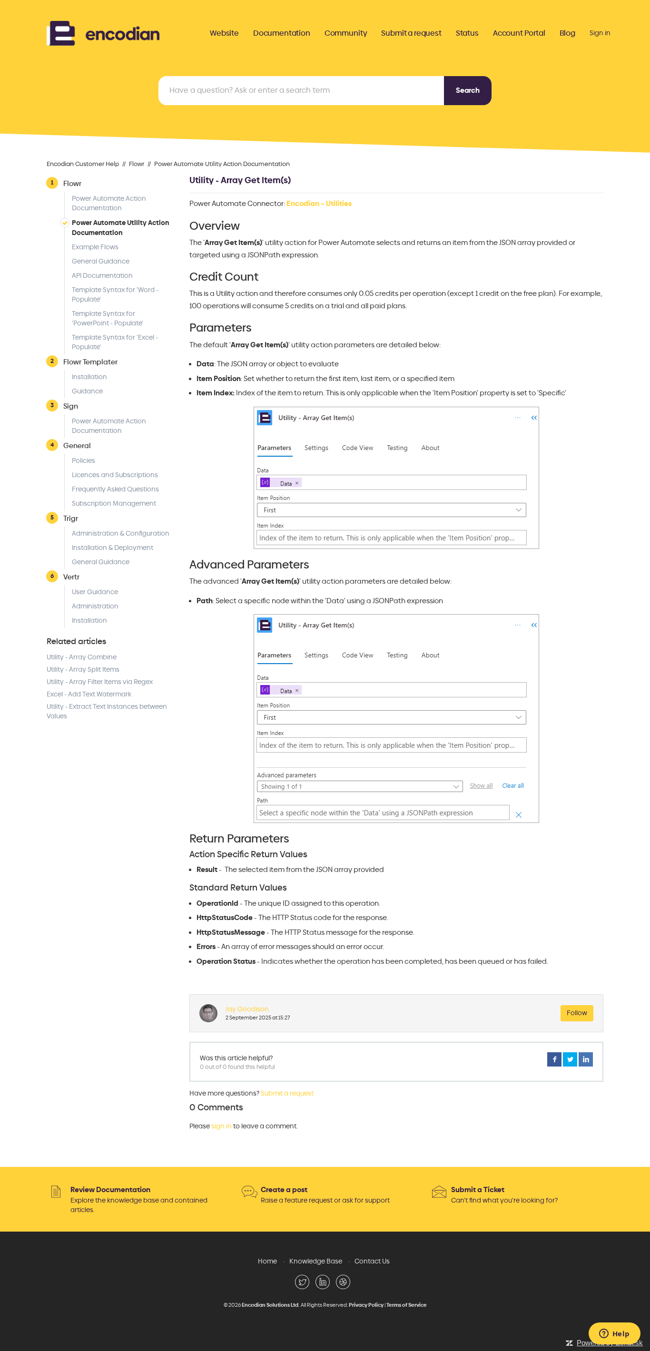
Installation (89, 377)
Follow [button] (577, 1013)
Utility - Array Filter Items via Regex (100, 682)
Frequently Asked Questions (115, 489)
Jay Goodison (247, 1009)
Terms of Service (406, 1305)
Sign (70, 406)
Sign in (600, 33)
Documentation (281, 33)
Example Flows (95, 247)
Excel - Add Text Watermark (89, 694)
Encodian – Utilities (319, 203)
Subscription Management (114, 503)
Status (467, 33)
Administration (95, 606)
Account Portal (519, 33)
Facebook (554, 1059)
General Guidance (100, 261)
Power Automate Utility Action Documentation (222, 164)
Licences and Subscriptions (115, 475)
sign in (221, 1126)
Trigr (70, 518)
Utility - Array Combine (82, 657)
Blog (567, 33)
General (77, 445)
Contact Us (372, 1261)
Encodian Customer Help (83, 164)
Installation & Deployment (112, 548)
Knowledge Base (315, 1261)
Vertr (71, 576)
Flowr (136, 164)
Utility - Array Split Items (83, 670)
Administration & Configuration (120, 533)
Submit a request (411, 33)
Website (224, 33)
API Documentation (102, 276)
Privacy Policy (366, 1305)
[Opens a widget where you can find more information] (614, 1334)
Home (267, 1261)
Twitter (570, 1059)
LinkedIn (586, 1059)
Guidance (87, 391)
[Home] (103, 32)
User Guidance (95, 592)
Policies (83, 461)
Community (346, 33)
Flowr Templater (90, 361)
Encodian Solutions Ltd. (271, 1305)
